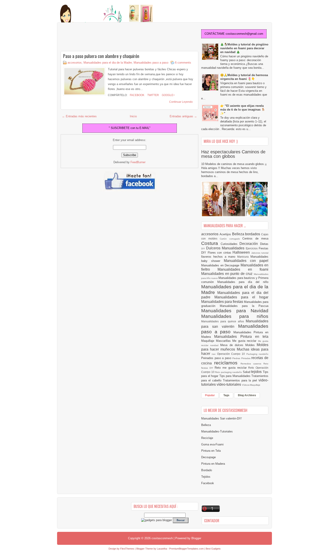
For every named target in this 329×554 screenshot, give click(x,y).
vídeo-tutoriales (229, 384)
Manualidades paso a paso (151, 62)
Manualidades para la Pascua (244, 306)
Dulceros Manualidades (226, 248)
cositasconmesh (162, 538)
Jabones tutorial (260, 253)
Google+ (168, 95)
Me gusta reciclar (245, 340)
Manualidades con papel (246, 261)
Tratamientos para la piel (240, 380)
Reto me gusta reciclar (231, 367)
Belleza (238, 234)
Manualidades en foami (243, 269)
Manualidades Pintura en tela (241, 336)
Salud (247, 372)
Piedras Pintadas (241, 358)
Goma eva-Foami (212, 444)
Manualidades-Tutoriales (217, 431)
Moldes (251, 345)
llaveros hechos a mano (219, 256)
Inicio (133, 116)
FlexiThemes (127, 548)
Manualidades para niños (234, 316)
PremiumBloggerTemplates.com (186, 548)
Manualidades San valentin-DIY (221, 418)
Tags (226, 395)
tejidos (257, 372)
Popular (210, 395)
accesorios (75, 62)
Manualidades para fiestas (222, 302)
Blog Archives (247, 395)
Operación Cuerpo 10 (231, 353)
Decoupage (208, 457)
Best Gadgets (213, 548)
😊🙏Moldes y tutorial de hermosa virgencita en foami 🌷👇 (244, 77)
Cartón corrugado (231, 238)
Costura (211, 243)
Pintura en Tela (211, 450)
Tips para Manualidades (235, 376)
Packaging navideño (257, 354)
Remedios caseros (252, 363)
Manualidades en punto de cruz (227, 274)
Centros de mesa (255, 238)
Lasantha (162, 548)
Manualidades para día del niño (242, 282)
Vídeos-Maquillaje (251, 385)
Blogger (196, 538)
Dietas (264, 244)
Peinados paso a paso (216, 358)
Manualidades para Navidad (234, 310)
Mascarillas (224, 340)
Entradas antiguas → (183, 116)
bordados (253, 234)
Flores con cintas (220, 252)
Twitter (153, 95)
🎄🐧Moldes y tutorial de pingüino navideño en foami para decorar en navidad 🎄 (244, 48)
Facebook (136, 95)
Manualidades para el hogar (241, 297)
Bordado (206, 470)
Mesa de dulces (232, 345)
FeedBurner (137, 162)
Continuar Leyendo (181, 101)
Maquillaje (208, 340)
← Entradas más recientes (79, 116)
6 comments (183, 62)
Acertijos (226, 234)
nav (214, 354)
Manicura (243, 256)
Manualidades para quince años (223, 321)
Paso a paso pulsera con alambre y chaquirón (101, 55)
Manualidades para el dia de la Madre (107, 62)
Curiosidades (230, 244)
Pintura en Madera (213, 463)
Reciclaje (207, 438)
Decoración (249, 244)
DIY (203, 248)
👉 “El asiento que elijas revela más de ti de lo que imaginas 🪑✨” (242, 109)
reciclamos (227, 362)
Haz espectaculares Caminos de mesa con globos (233, 154)
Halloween (242, 252)
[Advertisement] (96, 37)
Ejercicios (252, 248)
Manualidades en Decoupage (221, 265)
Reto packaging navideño (229, 372)
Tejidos (205, 476)
